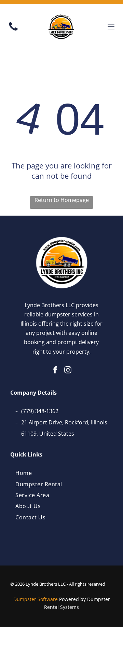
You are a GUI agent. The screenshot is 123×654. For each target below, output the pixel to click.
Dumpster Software (35, 599)
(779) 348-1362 (39, 411)
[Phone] (13, 30)
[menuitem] (23, 472)
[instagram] (68, 371)
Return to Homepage (62, 200)
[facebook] (55, 371)
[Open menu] (111, 27)
